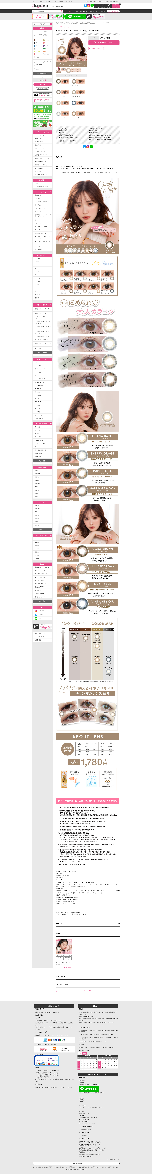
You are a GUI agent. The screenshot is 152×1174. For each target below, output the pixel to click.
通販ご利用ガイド (40, 633)
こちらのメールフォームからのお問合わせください (92, 1107)
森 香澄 (37, 433)
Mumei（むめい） (40, 440)
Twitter (40, 614)
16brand (37, 392)
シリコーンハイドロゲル (48, 35)
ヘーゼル (47, 40)
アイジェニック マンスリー (42, 340)
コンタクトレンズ (40, 151)
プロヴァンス (39, 405)
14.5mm (37, 477)
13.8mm (37, 497)
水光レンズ (87, 11)
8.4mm (37, 558)
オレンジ (47, 51)
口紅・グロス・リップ (41, 208)
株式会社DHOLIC (39, 580)
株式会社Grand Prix (40, 583)
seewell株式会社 (39, 593)
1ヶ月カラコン (39, 141)
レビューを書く (88, 990)
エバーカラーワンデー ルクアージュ (42, 332)
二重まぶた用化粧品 (40, 233)
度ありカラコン (39, 145)
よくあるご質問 (108, 1)
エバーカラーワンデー (41, 313)
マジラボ (37, 412)
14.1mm (37, 490)
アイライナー (39, 205)
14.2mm (37, 487)
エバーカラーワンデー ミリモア (42, 309)
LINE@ (39, 618)
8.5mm (37, 555)
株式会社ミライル (40, 570)
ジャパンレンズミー (40, 577)
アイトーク (38, 365)
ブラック (38, 43)
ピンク (46, 43)
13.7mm (37, 522)
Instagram (41, 610)
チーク (37, 220)
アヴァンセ (38, 372)
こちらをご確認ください (85, 1135)
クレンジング (39, 211)
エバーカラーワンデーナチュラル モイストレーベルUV (43, 322)
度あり (37, 31)
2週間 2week (48, 62)
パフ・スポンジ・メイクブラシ (43, 242)
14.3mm (37, 483)
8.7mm (37, 549)
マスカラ (37, 246)
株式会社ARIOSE (39, 587)
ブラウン (38, 40)
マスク (37, 183)
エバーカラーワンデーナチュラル (43, 317)
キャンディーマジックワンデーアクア (101, 22)
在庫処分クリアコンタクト (42, 165)
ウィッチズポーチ (40, 379)
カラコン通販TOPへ (113, 1159)
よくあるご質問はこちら (85, 1129)
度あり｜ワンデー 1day (61, 23)
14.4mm (37, 480)
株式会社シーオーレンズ (42, 567)
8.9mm (37, 542)
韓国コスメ (38, 195)
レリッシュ (38, 348)
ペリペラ (37, 408)
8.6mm (37, 552)
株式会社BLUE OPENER (41, 573)
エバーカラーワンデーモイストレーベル (43, 327)
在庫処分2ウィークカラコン (43, 158)
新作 (92, 11)
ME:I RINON (38, 436)
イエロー (38, 51)
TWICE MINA (38, 453)
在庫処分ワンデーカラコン (42, 155)
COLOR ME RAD (39, 385)
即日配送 (103, 11)
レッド (37, 54)
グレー (37, 48)
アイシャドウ (39, 198)
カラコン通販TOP (60, 22)
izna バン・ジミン (40, 443)
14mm (37, 493)
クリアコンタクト (39, 35)
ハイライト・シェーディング (43, 226)
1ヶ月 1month (39, 64)
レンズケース (39, 171)
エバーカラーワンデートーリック (43, 344)
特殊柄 (37, 57)
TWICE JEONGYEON (40, 450)
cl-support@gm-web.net (88, 1123)
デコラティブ (39, 395)
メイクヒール (39, 415)
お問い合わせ (116, 1)
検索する (42, 84)
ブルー (37, 45)
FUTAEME (38, 402)
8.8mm (37, 545)
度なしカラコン (39, 148)
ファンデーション (40, 230)
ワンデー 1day (39, 62)
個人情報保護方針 (84, 1167)
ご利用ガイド (101, 1)
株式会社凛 (38, 590)
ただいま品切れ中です (105, 42)
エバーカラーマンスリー (42, 336)
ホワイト (47, 54)
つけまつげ (38, 223)
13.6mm (37, 525)
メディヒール (39, 418)
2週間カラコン (39, 138)
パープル (47, 46)
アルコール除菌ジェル (41, 186)
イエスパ (37, 375)
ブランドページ (96, 48)
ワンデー (97, 11)
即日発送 (38, 69)
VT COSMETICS (39, 382)
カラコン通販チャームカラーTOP (42, 1167)
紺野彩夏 (37, 430)
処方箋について (73, 1167)
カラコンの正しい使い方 (92, 1)
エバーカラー (79, 11)
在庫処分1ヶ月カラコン (41, 161)
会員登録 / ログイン (113, 11)
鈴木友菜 (37, 427)
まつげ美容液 (39, 249)
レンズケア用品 (39, 168)
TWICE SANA (38, 456)
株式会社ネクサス (40, 597)
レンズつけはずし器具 (41, 174)
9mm (36, 539)
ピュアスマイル (39, 398)
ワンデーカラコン (40, 135)
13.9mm (37, 515)
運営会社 (115, 1167)
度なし (46, 31)
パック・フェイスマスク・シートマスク (43, 237)
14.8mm (37, 473)
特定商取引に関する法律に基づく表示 (101, 1167)
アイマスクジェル (40, 369)
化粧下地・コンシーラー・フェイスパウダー (43, 215)
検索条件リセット (42, 88)
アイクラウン (39, 362)
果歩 (36, 446)
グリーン (47, 48)
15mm (37, 470)
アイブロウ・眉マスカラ (42, 201)
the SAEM (38, 388)
